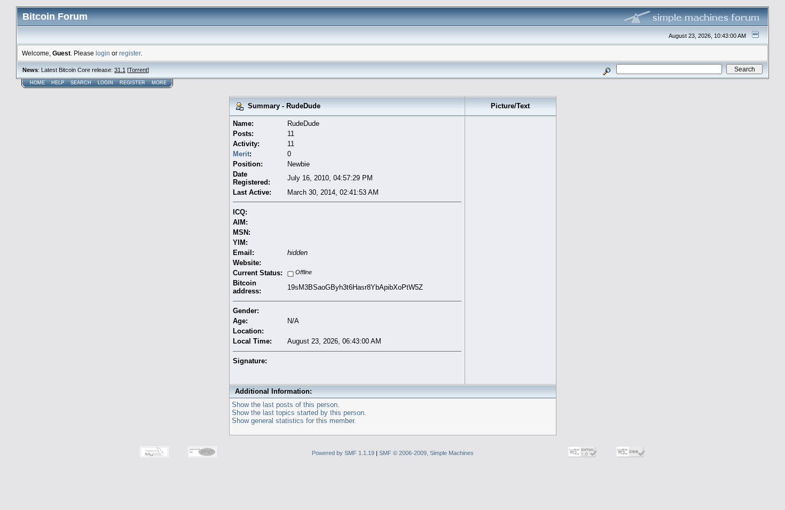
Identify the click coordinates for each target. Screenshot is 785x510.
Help (57, 82)
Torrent (138, 70)
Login (105, 82)
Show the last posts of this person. (286, 405)
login (103, 53)
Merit (241, 154)
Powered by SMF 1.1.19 (343, 453)
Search (80, 82)
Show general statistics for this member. (294, 421)
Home (37, 82)
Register (132, 82)
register (129, 53)
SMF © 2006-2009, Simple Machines (426, 453)
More (159, 82)
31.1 (119, 70)
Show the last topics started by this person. (299, 413)
